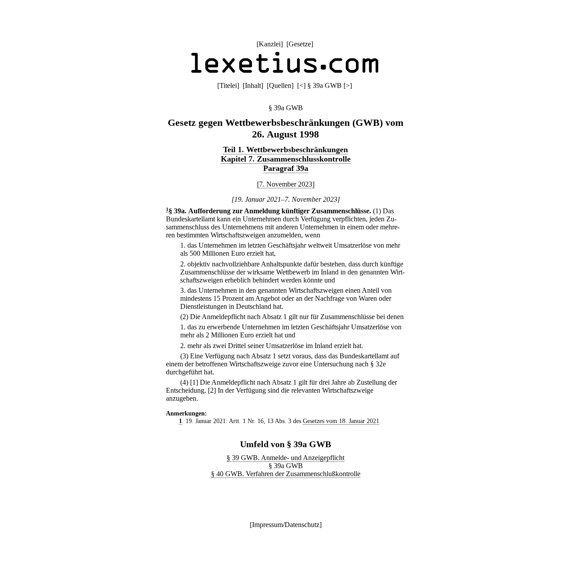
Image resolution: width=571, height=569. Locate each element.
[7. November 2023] (285, 184)
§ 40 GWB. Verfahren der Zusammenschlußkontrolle (285, 474)
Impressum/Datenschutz (285, 524)
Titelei (228, 85)
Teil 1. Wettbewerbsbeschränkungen (285, 149)
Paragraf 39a (285, 168)
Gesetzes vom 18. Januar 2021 (341, 420)
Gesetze (300, 44)
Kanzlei (270, 44)
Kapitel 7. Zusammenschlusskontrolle (286, 158)
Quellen (280, 85)
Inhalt (253, 85)
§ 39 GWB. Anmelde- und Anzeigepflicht (285, 457)
